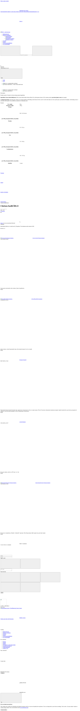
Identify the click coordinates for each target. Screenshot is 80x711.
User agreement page (24, 707)
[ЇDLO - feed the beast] (3, 604)
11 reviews (2, 211)
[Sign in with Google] (30, 564)
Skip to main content (4, 1)
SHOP (4, 11)
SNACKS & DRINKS (7, 43)
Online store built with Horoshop (7, 618)
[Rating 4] (10, 587)
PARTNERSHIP (30, 11)
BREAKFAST (6, 34)
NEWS (1, 11)
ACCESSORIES (6, 44)
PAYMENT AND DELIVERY (12, 11)
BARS (4, 42)
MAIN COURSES (7, 35)
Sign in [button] (1, 223)
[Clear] (42, 51)
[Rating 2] (30, 577)
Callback (2, 673)
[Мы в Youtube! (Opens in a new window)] (47, 30)
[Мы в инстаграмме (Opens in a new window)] (28, 30)
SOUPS (4, 40)
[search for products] (10, 51)
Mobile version (22, 617)
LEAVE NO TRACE (23, 11)
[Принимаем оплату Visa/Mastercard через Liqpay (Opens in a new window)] (11, 608)
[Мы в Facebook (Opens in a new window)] (9, 30)
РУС (4, 81)
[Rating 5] (30, 587)
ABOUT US (36, 11)
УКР (4, 80)
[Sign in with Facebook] (10, 564)
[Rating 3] (50, 577)
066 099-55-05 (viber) (24, 10)
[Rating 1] (10, 577)
